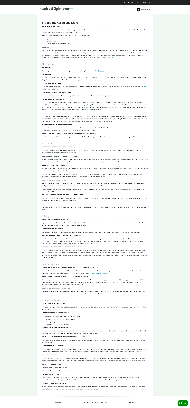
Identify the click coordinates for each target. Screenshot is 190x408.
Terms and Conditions (89, 402)
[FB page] (138, 9)
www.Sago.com (108, 57)
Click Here (101, 71)
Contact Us (132, 402)
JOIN (123, 2)
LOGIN (131, 2)
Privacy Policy (126, 86)
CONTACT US (146, 2)
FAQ (137, 2)
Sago (60, 402)
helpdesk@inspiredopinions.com (98, 273)
